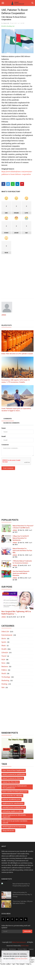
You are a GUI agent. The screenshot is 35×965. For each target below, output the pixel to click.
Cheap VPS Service (8, 830)
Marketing (5, 680)
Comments (7, 418)
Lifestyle (4, 652)
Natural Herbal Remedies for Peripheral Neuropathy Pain (21, 885)
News (3, 663)
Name (3, 428)
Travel (3, 656)
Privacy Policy (22, 949)
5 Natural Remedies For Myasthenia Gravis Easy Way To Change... (22, 894)
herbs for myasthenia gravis (11, 799)
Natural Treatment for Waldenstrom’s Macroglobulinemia (14, 787)
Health (4, 649)
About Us (4, 949)
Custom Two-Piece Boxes (10, 782)
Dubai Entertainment (19, 942)
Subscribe (27, 931)
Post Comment (8, 468)
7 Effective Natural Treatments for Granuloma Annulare (22, 562)
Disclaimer (12, 949)
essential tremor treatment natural (13, 807)
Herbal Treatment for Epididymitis (13, 774)
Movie (3, 638)
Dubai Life (6, 23)
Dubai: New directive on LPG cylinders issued (17, 354)
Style (3, 659)
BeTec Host (24, 946)
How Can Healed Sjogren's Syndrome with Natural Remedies (21, 573)
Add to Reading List (8, 26)
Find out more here (21, 958)
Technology (5, 677)
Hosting (4, 684)
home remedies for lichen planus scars (14, 792)
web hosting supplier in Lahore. (12, 811)
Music (3, 645)
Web (3, 687)
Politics (4, 670)
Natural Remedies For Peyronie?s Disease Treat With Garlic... (23, 527)
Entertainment (6, 635)
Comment (5, 445)
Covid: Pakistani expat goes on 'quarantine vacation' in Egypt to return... (16, 410)
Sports (3, 642)
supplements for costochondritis (12, 803)
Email (3, 436)
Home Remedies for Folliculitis (12, 795)
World (3, 673)
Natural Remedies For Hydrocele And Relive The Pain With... (22, 550)
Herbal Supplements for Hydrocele (13, 827)
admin (3, 315)
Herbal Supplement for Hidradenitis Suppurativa (14, 816)
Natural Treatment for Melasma (12, 778)
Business (4, 666)
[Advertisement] (17, 278)
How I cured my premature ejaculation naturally (14, 822)
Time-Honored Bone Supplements (13, 770)
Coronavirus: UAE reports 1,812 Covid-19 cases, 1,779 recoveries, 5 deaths (15, 381)
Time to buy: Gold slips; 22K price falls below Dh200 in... (22, 902)
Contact (30, 949)
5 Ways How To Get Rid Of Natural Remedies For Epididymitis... (21, 538)
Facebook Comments (11, 423)
